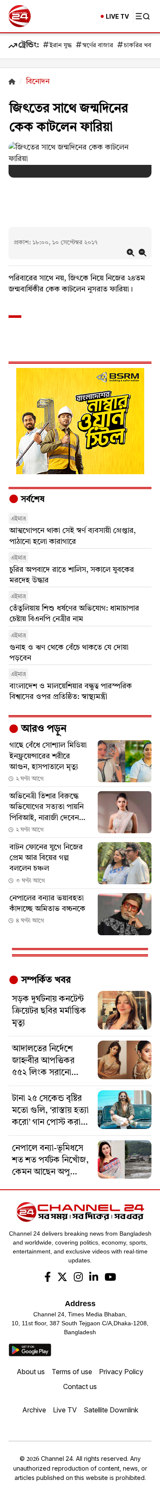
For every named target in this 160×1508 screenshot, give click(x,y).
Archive (34, 1410)
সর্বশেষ (31, 499)
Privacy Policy (121, 1371)
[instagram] (78, 1278)
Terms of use (72, 1371)
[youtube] (110, 1278)
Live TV (65, 1410)
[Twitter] (62, 1278)
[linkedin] (93, 1278)
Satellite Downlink (111, 1410)
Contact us (80, 1386)
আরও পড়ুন (43, 729)
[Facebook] (47, 1278)
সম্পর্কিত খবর (45, 980)
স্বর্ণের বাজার (97, 45)
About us (31, 1371)
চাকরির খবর (139, 45)
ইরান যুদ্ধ (60, 45)
